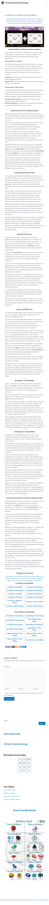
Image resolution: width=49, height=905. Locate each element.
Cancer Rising (36, 19)
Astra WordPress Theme (41, 900)
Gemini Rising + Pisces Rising (15, 620)
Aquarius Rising (27, 23)
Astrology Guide (12, 733)
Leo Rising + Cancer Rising (34, 590)
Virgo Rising (14, 21)
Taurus (9, 790)
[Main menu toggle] (46, 2)
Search (6, 720)
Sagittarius (16, 796)
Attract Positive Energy (16, 744)
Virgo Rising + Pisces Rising (34, 624)
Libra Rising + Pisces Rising (14, 629)
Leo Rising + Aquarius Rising (14, 606)
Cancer (6, 793)
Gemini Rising (27, 19)
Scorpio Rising (31, 21)
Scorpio (9, 796)
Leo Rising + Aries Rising (14, 587)
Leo (10, 793)
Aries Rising (9, 19)
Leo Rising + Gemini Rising (15, 590)
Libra (5, 796)
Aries (5, 790)
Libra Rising (22, 21)
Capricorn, (7, 799)
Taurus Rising (18, 19)
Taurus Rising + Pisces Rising (34, 616)
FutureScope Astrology (17, 2)
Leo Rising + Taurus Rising (34, 587)
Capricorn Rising (17, 23)
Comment (7, 666)
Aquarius (12, 799)
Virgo (13, 793)
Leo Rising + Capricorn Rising (34, 601)
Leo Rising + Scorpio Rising (34, 597)
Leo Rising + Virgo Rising (34, 594)
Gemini (14, 790)
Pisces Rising (37, 23)
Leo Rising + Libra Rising (14, 597)
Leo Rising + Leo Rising (15, 594)
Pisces (18, 799)
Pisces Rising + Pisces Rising (34, 640)
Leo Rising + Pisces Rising (34, 606)
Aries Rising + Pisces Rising (14, 616)
